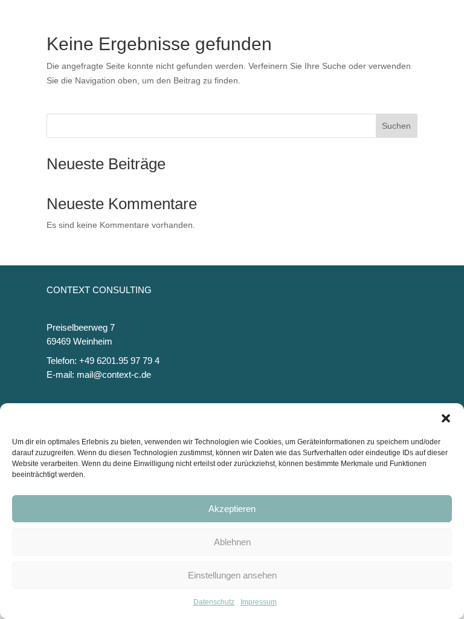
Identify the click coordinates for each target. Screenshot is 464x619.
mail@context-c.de (114, 374)
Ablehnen (232, 542)
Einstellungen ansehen (232, 575)
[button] (446, 418)
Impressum (258, 602)
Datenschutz (213, 602)
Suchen (396, 126)
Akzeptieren (232, 509)
